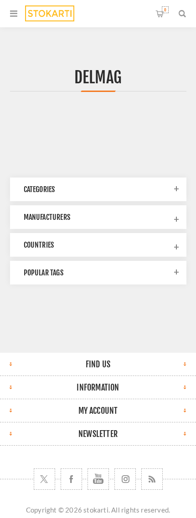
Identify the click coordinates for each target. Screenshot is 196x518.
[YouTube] (98, 479)
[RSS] (152, 479)
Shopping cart (165, 9)
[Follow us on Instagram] (125, 479)
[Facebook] (71, 479)
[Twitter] (44, 479)
